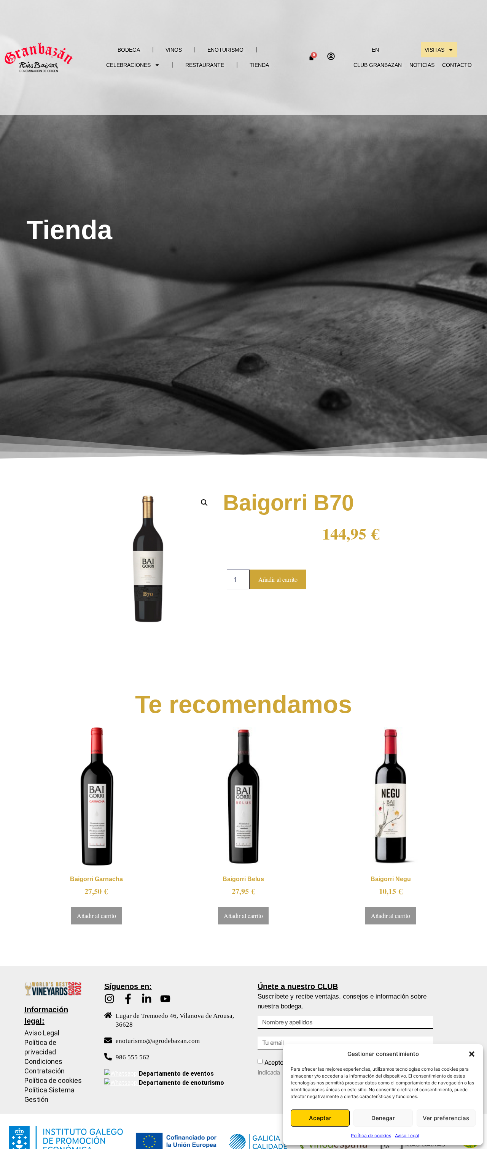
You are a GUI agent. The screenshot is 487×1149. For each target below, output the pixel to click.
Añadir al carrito (278, 579)
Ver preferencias (446, 1118)
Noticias (421, 65)
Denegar (383, 1118)
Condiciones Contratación (44, 1066)
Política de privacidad (40, 1047)
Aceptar (320, 1118)
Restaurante (204, 65)
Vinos (174, 50)
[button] (472, 1054)
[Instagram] (109, 999)
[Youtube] (165, 999)
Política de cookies (371, 1135)
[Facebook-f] (128, 999)
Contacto (457, 65)
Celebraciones (128, 65)
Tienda (259, 65)
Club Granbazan (377, 65)
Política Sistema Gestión (49, 1094)
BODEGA (129, 50)
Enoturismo (225, 50)
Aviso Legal (407, 1135)
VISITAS (434, 50)
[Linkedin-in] (147, 999)
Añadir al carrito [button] (96, 916)
